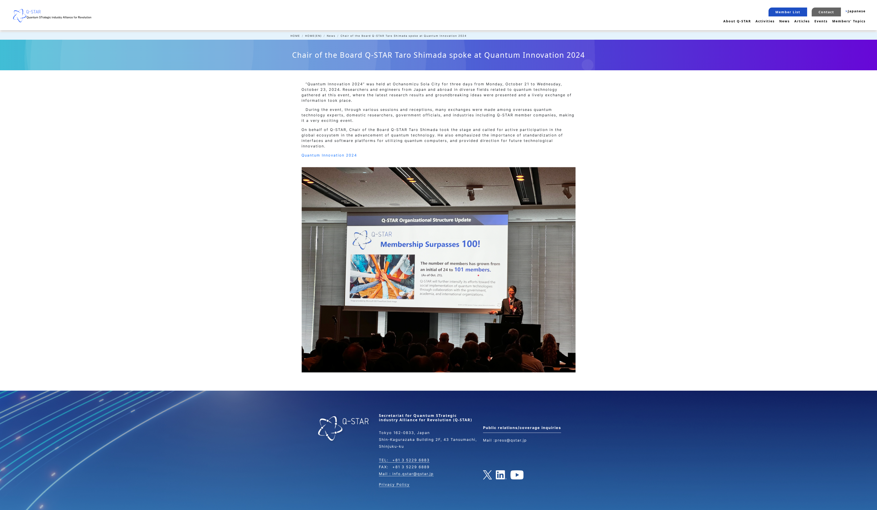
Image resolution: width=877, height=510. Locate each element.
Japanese (855, 11)
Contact (826, 12)
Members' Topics (849, 21)
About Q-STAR (737, 21)
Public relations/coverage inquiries (522, 427)
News (784, 21)
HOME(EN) (313, 35)
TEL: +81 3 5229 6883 (404, 460)
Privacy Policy (394, 484)
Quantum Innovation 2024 (329, 155)
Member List (787, 12)
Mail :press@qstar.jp (505, 440)
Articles (802, 21)
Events (821, 21)
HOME (295, 35)
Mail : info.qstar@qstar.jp (406, 473)
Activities (765, 21)
